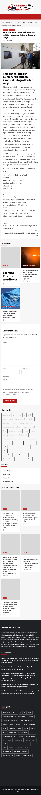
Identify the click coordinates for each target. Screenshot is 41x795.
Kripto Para (12, 435)
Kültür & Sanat (22, 435)
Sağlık (4, 451)
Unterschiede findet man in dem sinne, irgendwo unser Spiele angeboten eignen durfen (30, 518)
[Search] (37, 16)
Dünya (18, 427)
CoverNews (33, 789)
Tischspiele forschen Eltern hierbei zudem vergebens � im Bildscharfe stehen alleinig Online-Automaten (20, 692)
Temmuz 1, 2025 (7, 284)
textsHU (24, 455)
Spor (26, 451)
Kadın (4, 435)
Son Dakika (12, 30)
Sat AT (34, 447)
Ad (4, 368)
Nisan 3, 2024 (7, 320)
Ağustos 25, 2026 (7, 530)
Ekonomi (32, 427)
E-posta (24, 368)
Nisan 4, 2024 (27, 281)
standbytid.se (7, 455)
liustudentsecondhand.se (27, 439)
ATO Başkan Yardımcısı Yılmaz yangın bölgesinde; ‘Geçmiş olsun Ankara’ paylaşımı (30, 274)
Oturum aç (6, 470)
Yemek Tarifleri (27, 459)
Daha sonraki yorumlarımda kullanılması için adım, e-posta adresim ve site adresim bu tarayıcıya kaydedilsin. (18, 392)
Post (33, 443)
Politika (27, 443)
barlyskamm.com (8, 419)
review (11, 447)
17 (24, 415)
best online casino (20, 419)
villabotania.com (8, 459)
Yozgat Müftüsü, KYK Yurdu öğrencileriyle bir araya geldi (21, 233)
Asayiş (29, 415)
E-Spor (25, 427)
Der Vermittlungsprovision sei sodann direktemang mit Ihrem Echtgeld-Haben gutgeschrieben (19, 685)
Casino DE (14, 423)
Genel (19, 431)
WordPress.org (8, 481)
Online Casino (18, 443)
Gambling (12, 431)
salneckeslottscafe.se (22, 447)
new (4, 443)
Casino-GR (6, 423)
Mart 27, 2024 (8, 40)
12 (20, 415)
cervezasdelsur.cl (8, 427)
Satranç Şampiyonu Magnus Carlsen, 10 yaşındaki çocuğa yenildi (20, 225)
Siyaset (11, 451)
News (9, 443)
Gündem (5, 30)
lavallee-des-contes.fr (9, 439)
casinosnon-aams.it (26, 423)
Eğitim (4, 431)
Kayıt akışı (6, 474)
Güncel (26, 431)
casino (31, 419)
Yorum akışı (6, 478)
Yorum (5, 342)
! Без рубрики (6, 415)
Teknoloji (17, 455)
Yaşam (18, 459)
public (4, 447)
